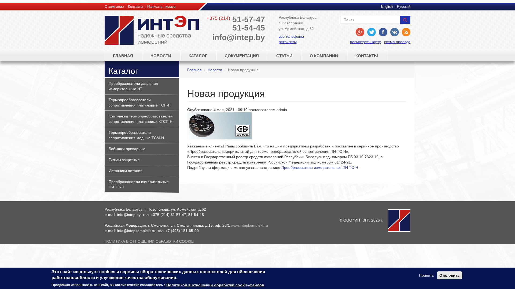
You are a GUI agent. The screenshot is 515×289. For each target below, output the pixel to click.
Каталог (198, 56)
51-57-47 (248, 19)
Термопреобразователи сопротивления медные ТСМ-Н (136, 135)
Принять (426, 275)
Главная (123, 56)
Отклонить (449, 275)
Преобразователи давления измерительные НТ (133, 86)
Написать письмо (161, 7)
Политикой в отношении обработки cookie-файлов (215, 285)
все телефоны (291, 36)
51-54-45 (248, 27)
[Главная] (153, 30)
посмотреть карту (365, 42)
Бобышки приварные (127, 149)
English (387, 7)
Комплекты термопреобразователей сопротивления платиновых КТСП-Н (141, 119)
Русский (403, 7)
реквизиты (288, 42)
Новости (160, 56)
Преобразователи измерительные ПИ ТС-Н (139, 184)
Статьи (284, 56)
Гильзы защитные (124, 160)
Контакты (135, 7)
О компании (114, 7)
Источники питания (125, 171)
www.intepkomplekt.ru (249, 225)
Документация (242, 56)
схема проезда (397, 42)
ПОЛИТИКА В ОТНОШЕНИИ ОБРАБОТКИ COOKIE (149, 241)
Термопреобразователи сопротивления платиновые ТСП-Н (140, 102)
